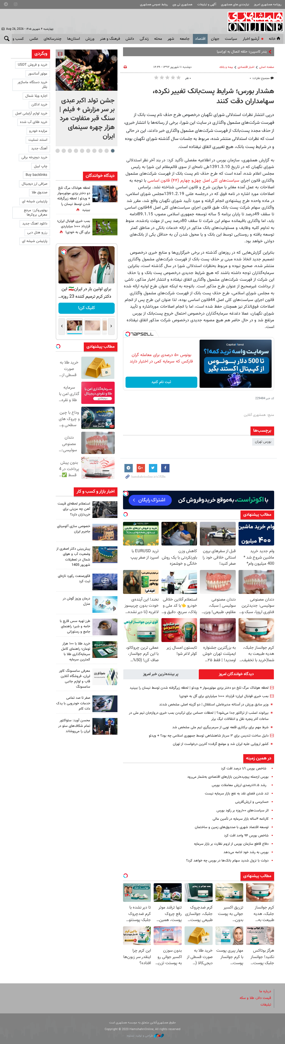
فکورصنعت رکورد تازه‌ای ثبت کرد (74, 578)
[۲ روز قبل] (104, 726)
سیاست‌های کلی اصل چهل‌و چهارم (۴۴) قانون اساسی (193, 180)
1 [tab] (113, 150)
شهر (171, 39)
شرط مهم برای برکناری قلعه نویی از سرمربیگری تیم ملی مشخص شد (220, 727)
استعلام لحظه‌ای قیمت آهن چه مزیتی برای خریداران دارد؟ (74, 509)
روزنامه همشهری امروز (267, 4)
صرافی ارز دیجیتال (34, 184)
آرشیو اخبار (251, 39)
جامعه (185, 39)
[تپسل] (128, 334)
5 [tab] (88, 150)
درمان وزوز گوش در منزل (76, 601)
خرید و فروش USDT (32, 65)
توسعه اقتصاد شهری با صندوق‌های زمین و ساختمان (232, 827)
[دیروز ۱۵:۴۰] (104, 627)
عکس (34, 39)
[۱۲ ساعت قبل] (104, 604)
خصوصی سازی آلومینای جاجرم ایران (73, 529)
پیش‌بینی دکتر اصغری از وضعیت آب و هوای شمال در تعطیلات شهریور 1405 (73, 557)
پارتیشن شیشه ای (34, 201)
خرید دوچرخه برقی (34, 157)
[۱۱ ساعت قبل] (104, 194)
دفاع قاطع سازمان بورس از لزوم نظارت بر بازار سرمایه (231, 844)
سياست (231, 39)
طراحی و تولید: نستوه (140, 1035)
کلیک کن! (86, 308)
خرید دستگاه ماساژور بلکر (32, 85)
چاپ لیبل (40, 166)
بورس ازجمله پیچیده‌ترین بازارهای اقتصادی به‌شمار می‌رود (228, 777)
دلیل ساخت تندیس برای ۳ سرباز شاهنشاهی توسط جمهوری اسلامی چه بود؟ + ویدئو (209, 736)
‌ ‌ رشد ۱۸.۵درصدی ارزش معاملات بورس (240, 785)
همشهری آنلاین (252, 21)
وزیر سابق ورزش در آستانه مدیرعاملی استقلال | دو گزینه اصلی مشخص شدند (214, 704)
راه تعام (261, 52)
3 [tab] (100, 150)
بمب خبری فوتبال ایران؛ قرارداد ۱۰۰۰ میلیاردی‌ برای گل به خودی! (224, 696)
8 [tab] (70, 150)
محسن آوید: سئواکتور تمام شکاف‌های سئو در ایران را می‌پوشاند (74, 726)
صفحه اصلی (266, 67)
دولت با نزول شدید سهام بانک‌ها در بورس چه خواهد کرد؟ (227, 860)
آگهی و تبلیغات (206, 4)
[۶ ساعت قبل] (104, 509)
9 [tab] (64, 150)
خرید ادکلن (39, 104)
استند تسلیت (37, 140)
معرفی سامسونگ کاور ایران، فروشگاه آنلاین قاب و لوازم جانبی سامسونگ (74, 679)
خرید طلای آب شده (33, 122)
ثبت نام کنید (161, 382)
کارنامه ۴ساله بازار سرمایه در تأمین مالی (241, 819)
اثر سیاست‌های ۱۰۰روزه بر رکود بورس (243, 810)
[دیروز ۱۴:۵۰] (104, 649)
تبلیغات (266, 1005)
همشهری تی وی (182, 4)
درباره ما (265, 991)
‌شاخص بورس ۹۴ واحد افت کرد (246, 835)
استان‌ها (73, 39)
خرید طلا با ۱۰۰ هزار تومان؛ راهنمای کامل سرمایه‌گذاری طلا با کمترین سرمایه (75, 652)
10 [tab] (57, 150)
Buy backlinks (36, 175)
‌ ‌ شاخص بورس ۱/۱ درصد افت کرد (245, 768)
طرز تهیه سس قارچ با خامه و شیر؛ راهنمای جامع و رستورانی (75, 626)
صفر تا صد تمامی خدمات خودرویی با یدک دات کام (73, 703)
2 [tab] (106, 150)
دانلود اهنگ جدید (34, 223)
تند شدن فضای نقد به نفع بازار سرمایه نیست (237, 793)
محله (158, 39)
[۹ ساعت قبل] (104, 582)
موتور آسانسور (37, 73)
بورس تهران (263, 442)
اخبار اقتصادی (246, 67)
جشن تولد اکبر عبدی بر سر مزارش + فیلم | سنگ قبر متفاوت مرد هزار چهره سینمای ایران (87, 118)
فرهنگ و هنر (110, 39)
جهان (215, 39)
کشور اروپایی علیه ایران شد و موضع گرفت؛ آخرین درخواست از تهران (221, 744)
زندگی (144, 39)
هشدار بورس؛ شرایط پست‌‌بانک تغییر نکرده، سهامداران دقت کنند (213, 96)
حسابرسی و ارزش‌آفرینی (252, 802)
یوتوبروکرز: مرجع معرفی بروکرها (35, 213)
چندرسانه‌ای (53, 39)
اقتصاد (200, 39)
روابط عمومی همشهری (154, 4)
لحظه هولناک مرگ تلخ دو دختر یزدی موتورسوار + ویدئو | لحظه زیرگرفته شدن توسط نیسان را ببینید (199, 688)
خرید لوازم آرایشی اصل (31, 113)
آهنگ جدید (39, 148)
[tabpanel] (86, 98)
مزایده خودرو (38, 131)
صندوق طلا (39, 192)
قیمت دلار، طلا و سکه (255, 998)
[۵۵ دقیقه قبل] (86, 70)
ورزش (89, 39)
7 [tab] (76, 150)
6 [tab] (82, 150)
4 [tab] (94, 150)
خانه (272, 39)
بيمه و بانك (226, 67)
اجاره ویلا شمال (36, 96)
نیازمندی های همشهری (235, 4)
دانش (130, 39)
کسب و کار (15, 39)
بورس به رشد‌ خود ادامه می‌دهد (246, 852)
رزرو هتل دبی (37, 232)
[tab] (236, 674)
